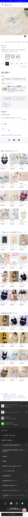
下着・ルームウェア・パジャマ (9, 395)
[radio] (7, 57)
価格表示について (7, 102)
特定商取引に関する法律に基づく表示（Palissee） (11, 135)
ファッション (12, 394)
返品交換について (7, 106)
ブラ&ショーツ (21, 395)
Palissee (4, 45)
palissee (4, 47)
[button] (14, 24)
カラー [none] (2, 56)
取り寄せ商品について (8, 104)
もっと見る (23, 119)
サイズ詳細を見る (23, 66)
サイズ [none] (2, 63)
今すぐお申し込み (11, 91)
